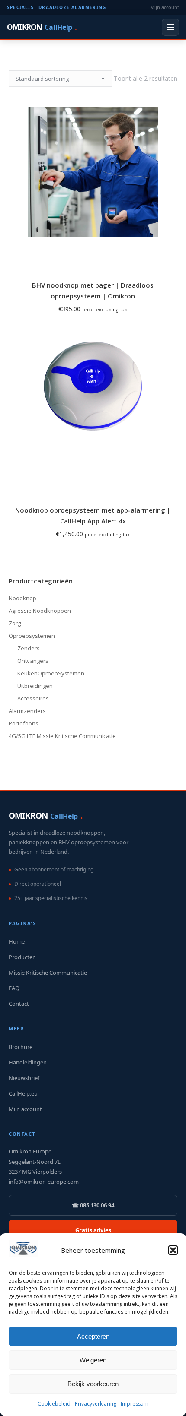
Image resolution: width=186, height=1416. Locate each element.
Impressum (134, 1403)
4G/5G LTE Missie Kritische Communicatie (62, 736)
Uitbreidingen (35, 686)
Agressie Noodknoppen (40, 611)
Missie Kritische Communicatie (48, 972)
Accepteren (93, 1336)
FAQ (14, 988)
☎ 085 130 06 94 (93, 1205)
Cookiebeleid (54, 1403)
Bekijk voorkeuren (93, 1383)
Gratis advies (93, 1230)
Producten (22, 957)
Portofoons (23, 723)
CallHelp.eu (23, 1093)
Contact (19, 1003)
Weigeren (93, 1360)
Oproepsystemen (32, 636)
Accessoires (33, 698)
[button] (173, 1250)
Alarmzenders (27, 711)
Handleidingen (28, 1062)
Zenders (28, 648)
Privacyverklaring (95, 1403)
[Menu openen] (170, 27)
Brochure (20, 1047)
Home (17, 941)
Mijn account (164, 7)
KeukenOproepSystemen (50, 673)
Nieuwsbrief (24, 1078)
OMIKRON (42, 27)
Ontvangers (32, 661)
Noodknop (22, 598)
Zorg (15, 623)
